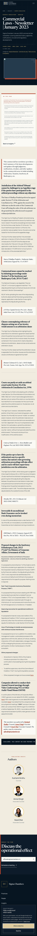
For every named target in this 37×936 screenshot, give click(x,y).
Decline (18, 931)
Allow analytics (18, 926)
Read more (26, 921)
